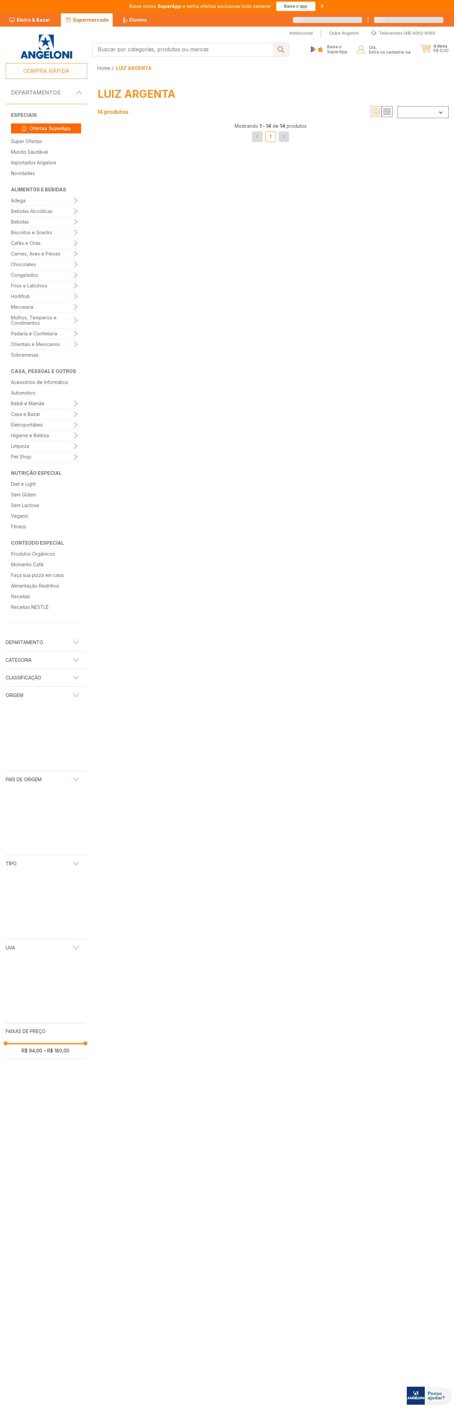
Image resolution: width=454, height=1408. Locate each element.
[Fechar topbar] (322, 6)
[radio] (376, 111)
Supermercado (91, 20)
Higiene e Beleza (30, 435)
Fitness (18, 526)
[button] (416, 20)
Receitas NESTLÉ (30, 607)
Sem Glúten (23, 494)
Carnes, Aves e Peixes (35, 254)
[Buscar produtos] (281, 49)
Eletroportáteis (27, 425)
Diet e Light (23, 484)
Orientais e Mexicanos (35, 344)
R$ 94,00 (32, 784)
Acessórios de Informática (39, 382)
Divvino (138, 20)
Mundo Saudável (29, 152)
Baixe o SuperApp (337, 49)
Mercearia (22, 307)
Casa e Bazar (25, 414)
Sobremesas (25, 355)
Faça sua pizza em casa (37, 575)
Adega (18, 200)
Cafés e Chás (26, 243)
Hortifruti (20, 296)
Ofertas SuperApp (50, 128)
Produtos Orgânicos (33, 554)
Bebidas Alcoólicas (32, 211)
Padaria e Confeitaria (34, 333)
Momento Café (27, 564)
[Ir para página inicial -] (46, 47)
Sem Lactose (25, 505)
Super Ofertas (26, 141)
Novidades (23, 173)
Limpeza (20, 446)
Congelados (24, 275)
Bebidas (20, 222)
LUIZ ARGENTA (134, 68)
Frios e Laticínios (29, 285)
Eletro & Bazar (33, 20)
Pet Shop (21, 456)
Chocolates (23, 264)
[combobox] (190, 50)
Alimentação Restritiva (35, 586)
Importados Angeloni (33, 162)
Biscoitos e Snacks (31, 232)
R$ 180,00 (56, 784)
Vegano (19, 516)
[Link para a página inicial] (104, 68)
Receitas (20, 596)
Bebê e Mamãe (28, 403)
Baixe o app (295, 6)
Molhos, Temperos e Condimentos (34, 320)
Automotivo (23, 393)
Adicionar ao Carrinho (150, 294)
